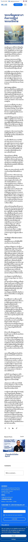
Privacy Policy (16, 532)
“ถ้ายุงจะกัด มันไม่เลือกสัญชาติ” (11, 455)
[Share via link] (16, 428)
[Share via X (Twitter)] (9, 428)
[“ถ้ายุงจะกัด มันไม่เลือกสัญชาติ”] (14, 445)
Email (5, 508)
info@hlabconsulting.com (7, 497)
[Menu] (25, 4)
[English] (24, 1)
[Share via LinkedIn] (13, 428)
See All (22, 436)
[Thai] (26, 1)
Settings (14, 539)
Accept (13, 536)
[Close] (26, 528)
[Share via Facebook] (5, 428)
